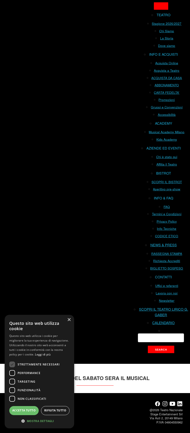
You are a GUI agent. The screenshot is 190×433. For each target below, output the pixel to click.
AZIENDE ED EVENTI (163, 148)
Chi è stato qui (166, 157)
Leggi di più (43, 354)
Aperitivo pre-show (166, 189)
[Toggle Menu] (161, 6)
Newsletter (166, 300)
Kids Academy (166, 139)
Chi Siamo (166, 31)
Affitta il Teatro (166, 164)
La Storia (166, 38)
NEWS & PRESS (163, 244)
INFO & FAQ (163, 197)
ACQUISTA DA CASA (166, 78)
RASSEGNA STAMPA (166, 253)
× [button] (69, 320)
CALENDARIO (163, 322)
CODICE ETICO (166, 236)
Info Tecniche (166, 228)
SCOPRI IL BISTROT (167, 182)
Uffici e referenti (166, 285)
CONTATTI (163, 276)
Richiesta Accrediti (166, 261)
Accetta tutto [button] (24, 410)
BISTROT (163, 173)
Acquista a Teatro (166, 70)
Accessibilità (167, 114)
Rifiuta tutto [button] (55, 410)
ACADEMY (163, 123)
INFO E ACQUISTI (163, 54)
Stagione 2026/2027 (166, 23)
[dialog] (39, 371)
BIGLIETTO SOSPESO (166, 268)
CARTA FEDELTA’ (166, 92)
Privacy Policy (167, 221)
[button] (39, 421)
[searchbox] (161, 337)
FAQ (167, 207)
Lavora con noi (166, 293)
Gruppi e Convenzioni (167, 107)
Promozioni (166, 100)
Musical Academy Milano (166, 132)
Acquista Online (166, 63)
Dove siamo (166, 45)
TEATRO (164, 14)
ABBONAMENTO (167, 85)
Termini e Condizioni (166, 214)
